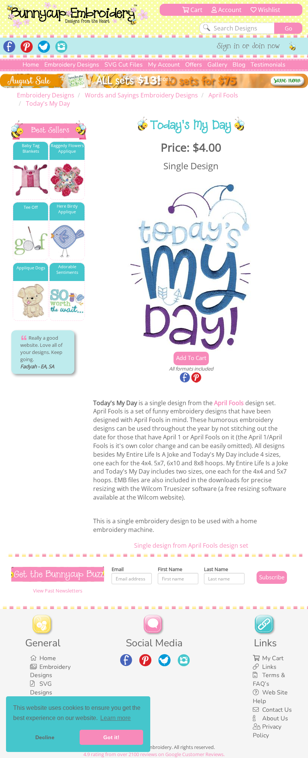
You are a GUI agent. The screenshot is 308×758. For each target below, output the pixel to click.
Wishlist (268, 10)
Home (31, 65)
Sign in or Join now (248, 47)
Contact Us (277, 710)
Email (118, 569)
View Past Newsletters (57, 590)
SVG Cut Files (123, 65)
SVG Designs (41, 688)
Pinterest (196, 378)
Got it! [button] (111, 737)
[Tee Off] (30, 240)
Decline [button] (44, 737)
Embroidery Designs (71, 65)
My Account (164, 65)
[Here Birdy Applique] (67, 240)
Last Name (216, 569)
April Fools (229, 403)
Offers (193, 65)
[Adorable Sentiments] (67, 301)
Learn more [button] (115, 718)
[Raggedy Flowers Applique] (67, 180)
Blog (239, 65)
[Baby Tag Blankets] (30, 180)
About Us (275, 718)
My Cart (273, 658)
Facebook (185, 378)
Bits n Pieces (154, 79)
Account (229, 10)
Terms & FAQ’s (269, 679)
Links (269, 667)
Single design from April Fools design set (191, 545)
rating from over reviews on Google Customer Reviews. (154, 754)
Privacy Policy (267, 731)
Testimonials (268, 65)
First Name (170, 569)
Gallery (217, 65)
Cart (195, 10)
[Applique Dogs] (30, 301)
